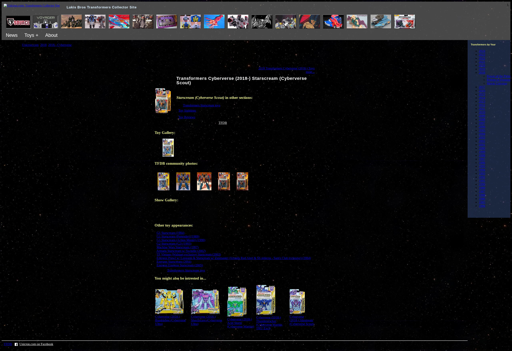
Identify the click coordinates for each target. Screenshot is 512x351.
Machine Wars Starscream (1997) (178, 247)
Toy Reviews (186, 117)
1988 (482, 195)
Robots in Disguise (499, 79)
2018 (482, 72)
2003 (482, 137)
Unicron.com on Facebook (36, 344)
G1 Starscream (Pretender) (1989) (178, 236)
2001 (482, 144)
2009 (482, 115)
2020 (482, 65)
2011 (482, 108)
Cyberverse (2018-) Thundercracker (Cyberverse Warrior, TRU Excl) (269, 323)
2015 (482, 94)
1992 (482, 177)
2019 (482, 69)
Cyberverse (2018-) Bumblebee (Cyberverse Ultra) (170, 320)
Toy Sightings (187, 110)
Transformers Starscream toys (201, 105)
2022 (482, 58)
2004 (482, 133)
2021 (482, 61)
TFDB (223, 122)
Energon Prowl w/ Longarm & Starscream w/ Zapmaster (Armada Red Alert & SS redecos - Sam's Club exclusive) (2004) (234, 258)
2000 (482, 148)
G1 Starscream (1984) (170, 233)
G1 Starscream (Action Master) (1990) (181, 240)
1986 (482, 198)
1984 (482, 206)
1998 (482, 155)
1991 (482, 180)
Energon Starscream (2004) (174, 261)
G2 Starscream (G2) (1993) (174, 243)
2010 (482, 112)
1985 (482, 202)
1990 (482, 184)
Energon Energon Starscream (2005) (180, 265)
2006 (482, 126)
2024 (482, 51)
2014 (482, 97)
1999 (482, 151)
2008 (482, 119)
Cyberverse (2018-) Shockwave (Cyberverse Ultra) (206, 320)
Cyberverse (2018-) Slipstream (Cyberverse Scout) (302, 320)
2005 (482, 130)
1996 (482, 162)
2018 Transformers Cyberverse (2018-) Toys (286, 68)
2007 (482, 123)
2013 (482, 101)
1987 (482, 191)
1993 (482, 173)
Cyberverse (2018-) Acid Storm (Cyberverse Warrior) (240, 323)
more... (310, 72)
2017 (482, 87)
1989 (482, 188)
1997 (482, 159)
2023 (482, 54)
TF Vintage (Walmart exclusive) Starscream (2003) (189, 254)
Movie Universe (497, 83)
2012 (482, 105)
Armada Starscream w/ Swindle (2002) (181, 251)
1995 (482, 166)
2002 (482, 141)
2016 (482, 90)
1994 (482, 169)
